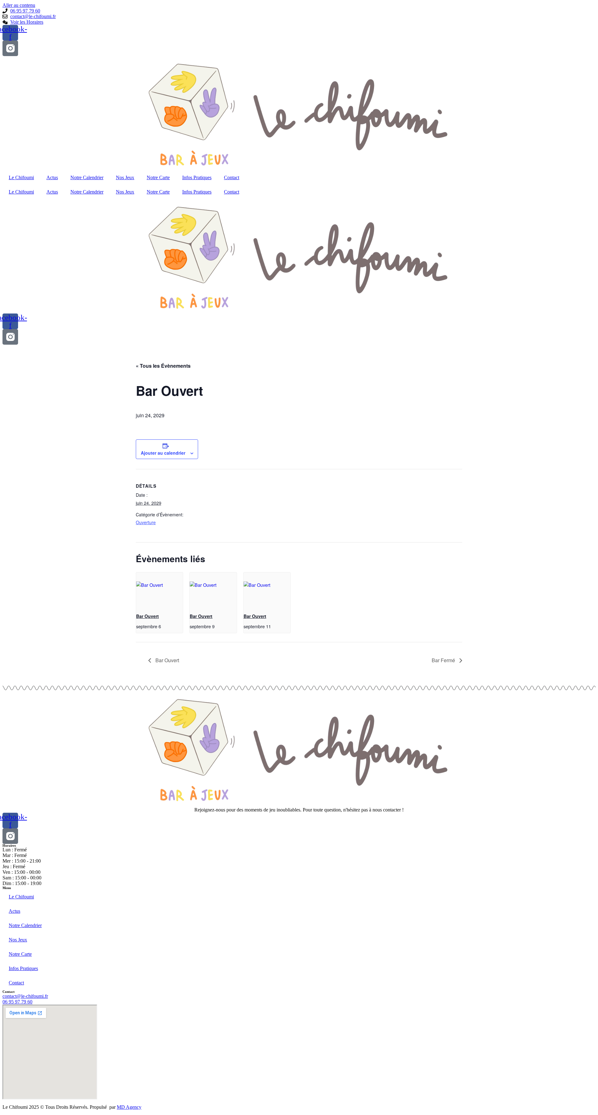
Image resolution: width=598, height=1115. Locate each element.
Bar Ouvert (147, 616)
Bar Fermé (444, 660)
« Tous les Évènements (163, 365)
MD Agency (129, 1107)
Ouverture (146, 522)
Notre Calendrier (86, 177)
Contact (231, 177)
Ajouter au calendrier (163, 453)
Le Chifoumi (21, 177)
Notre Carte (158, 177)
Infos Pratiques (196, 177)
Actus (52, 177)
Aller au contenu (18, 5)
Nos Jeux (125, 177)
